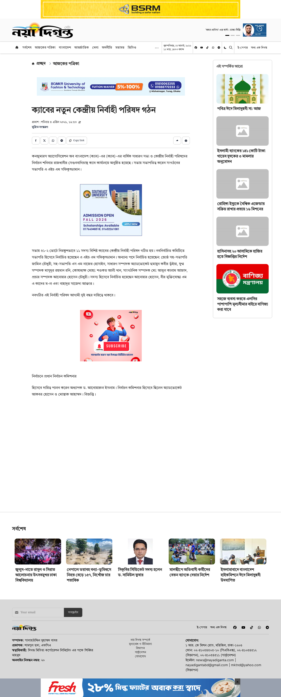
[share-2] (44, 140)
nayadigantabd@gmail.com (207, 665)
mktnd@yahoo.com (246, 665)
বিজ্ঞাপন (140, 648)
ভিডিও (132, 47)
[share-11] (177, 140)
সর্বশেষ (26, 47)
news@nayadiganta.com (215, 660)
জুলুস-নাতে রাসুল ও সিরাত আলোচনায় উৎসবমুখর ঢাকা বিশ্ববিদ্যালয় (36, 575)
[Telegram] (219, 47)
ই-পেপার (243, 47)
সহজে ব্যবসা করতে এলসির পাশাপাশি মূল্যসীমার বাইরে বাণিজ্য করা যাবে (242, 304)
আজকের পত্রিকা (45, 47)
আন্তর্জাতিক (81, 47)
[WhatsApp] (213, 47)
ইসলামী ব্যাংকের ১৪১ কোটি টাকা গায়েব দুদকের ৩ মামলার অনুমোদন (241, 156)
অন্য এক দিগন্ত (259, 47)
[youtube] (201, 47)
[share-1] (36, 140)
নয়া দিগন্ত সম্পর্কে (140, 639)
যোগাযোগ (140, 656)
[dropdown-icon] (156, 48)
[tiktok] (207, 47)
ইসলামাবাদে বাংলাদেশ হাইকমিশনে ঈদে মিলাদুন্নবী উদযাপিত (241, 575)
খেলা (95, 47)
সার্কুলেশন (140, 652)
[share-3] (53, 140)
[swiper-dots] (227, 35)
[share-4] (62, 140)
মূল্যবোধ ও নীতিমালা (140, 644)
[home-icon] (16, 47)
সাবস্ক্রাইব (73, 612)
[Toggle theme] (226, 47)
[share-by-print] (186, 140)
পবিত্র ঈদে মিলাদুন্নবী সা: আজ (239, 108)
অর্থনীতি (107, 47)
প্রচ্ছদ (41, 63)
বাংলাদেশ (65, 47)
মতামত (119, 47)
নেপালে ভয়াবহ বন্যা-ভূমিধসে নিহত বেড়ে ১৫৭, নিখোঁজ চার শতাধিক (89, 575)
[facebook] (196, 47)
